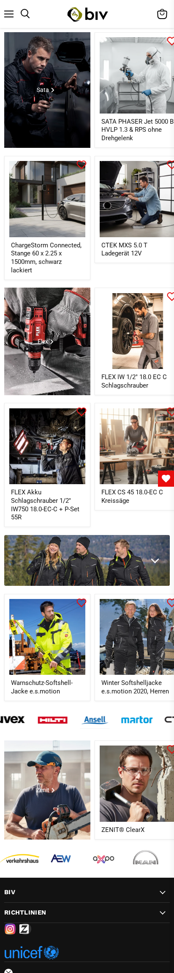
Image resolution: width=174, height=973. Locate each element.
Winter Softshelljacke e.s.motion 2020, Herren (135, 687)
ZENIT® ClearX (122, 830)
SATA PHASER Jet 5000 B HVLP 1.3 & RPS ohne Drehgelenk (137, 130)
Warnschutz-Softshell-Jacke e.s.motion (42, 687)
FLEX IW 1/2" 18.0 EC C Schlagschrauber (134, 381)
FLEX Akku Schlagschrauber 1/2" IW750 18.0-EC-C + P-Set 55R (45, 504)
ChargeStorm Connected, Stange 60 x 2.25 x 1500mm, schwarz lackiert (46, 257)
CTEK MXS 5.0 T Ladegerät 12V (124, 249)
